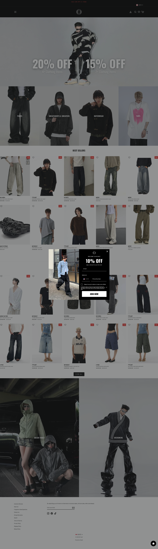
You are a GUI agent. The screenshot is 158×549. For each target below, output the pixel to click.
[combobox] (86, 279)
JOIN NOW (94, 294)
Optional (84, 275)
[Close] (107, 251)
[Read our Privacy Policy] (106, 287)
